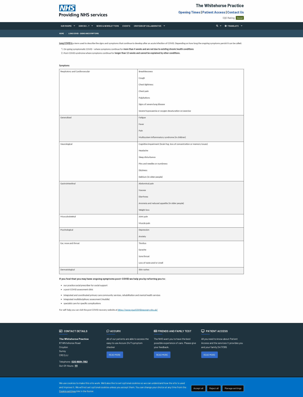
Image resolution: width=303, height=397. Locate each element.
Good (240, 17)
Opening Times (189, 12)
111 (76, 365)
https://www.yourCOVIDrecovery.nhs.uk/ (138, 310)
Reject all (214, 388)
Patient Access (213, 12)
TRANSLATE (233, 26)
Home (61, 33)
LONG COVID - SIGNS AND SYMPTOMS (83, 33)
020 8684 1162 (79, 361)
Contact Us (235, 12)
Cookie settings (67, 391)
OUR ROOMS (66, 26)
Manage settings (233, 388)
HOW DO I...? (84, 26)
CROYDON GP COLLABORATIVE (147, 26)
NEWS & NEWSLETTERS (107, 26)
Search (219, 26)
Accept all (198, 388)
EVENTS (126, 26)
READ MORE (115, 354)
